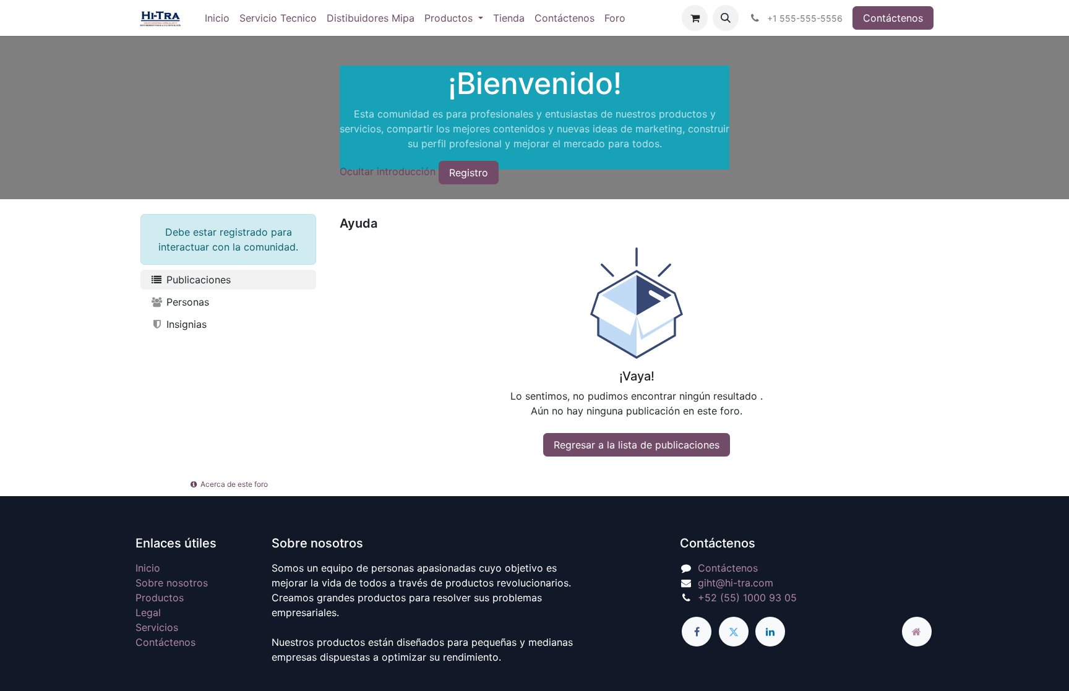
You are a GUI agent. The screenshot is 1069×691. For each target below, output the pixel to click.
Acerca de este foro (233, 484)
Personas (186, 302)
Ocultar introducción (388, 171)
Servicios (156, 627)
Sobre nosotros (171, 583)
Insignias (185, 324)
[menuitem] (217, 18)
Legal (148, 612)
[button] (726, 18)
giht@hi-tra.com (735, 583)
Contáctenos (893, 18)
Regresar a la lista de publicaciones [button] (636, 445)
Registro (468, 172)
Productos (159, 597)
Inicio (147, 568)
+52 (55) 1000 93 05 (747, 597)
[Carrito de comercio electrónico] (695, 18)
